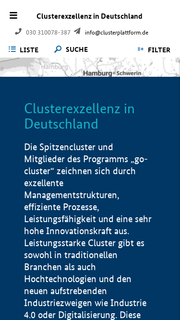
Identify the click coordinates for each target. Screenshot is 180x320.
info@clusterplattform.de (116, 32)
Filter (159, 50)
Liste (29, 50)
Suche (77, 50)
